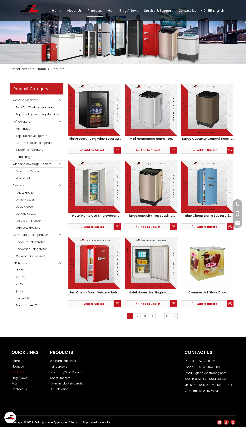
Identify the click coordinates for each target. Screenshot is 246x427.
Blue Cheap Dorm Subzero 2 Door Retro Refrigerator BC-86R (207, 216)
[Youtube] (226, 422)
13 (167, 316)
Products (95, 10)
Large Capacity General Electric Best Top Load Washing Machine (207, 139)
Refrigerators (21, 122)
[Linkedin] (219, 422)
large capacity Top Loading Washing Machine (151, 216)
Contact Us (187, 10)
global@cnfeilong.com (211, 373)
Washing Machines (26, 100)
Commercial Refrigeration (30, 235)
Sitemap (75, 422)
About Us (74, 10)
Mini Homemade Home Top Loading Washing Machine (151, 139)
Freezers (18, 185)
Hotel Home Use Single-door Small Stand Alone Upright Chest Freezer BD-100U (150, 292)
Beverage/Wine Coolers (66, 372)
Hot (111, 10)
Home (56, 10)
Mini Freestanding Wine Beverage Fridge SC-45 (94, 139)
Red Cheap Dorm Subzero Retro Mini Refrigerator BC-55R (94, 292)
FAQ (14, 383)
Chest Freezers (60, 378)
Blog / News (128, 10)
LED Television (22, 263)
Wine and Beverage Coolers (32, 164)
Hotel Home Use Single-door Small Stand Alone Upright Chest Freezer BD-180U (94, 216)
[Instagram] (232, 422)
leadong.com (111, 422)
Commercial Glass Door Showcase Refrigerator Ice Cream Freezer (207, 292)
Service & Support (158, 10)
